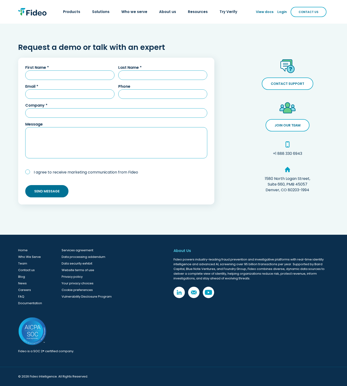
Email (193, 292)
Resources (198, 11)
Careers (24, 290)
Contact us (26, 270)
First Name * (37, 67)
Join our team (287, 125)
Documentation (30, 303)
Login (282, 11)
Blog (21, 276)
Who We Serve (29, 257)
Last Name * (130, 67)
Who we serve (134, 11)
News (22, 283)
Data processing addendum (83, 257)
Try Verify (228, 11)
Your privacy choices (77, 283)
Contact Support (287, 83)
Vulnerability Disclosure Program (87, 296)
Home (23, 250)
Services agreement (77, 250)
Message (34, 124)
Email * (31, 86)
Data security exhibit (77, 263)
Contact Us (308, 12)
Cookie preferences (77, 290)
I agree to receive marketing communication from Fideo (86, 172)
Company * (36, 105)
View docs (265, 11)
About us (167, 11)
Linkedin (179, 292)
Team (22, 263)
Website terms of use (78, 270)
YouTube (208, 292)
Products (71, 11)
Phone (124, 86)
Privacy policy (72, 276)
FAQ (21, 296)
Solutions (101, 11)
